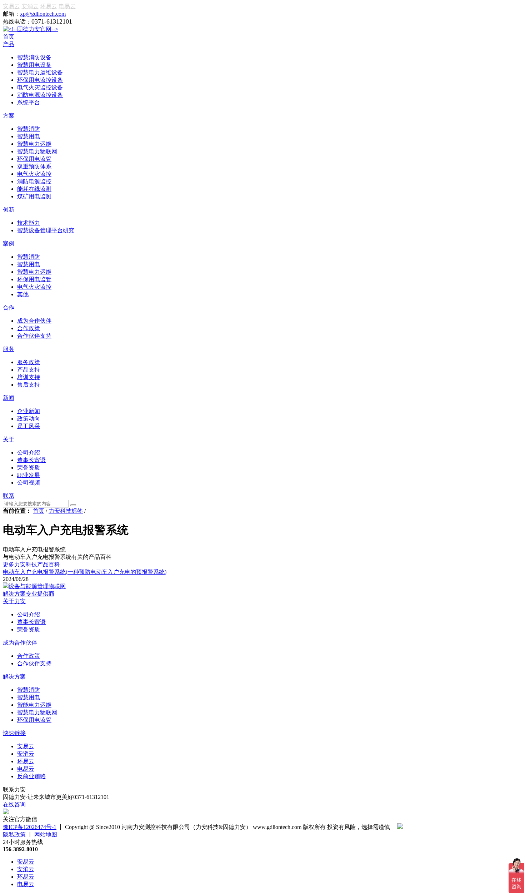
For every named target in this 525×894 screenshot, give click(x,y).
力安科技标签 (66, 511)
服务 (8, 349)
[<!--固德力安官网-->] (30, 29)
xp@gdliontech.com (43, 14)
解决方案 (14, 677)
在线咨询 (14, 804)
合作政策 (28, 656)
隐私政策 (14, 834)
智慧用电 (28, 697)
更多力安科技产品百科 (31, 564)
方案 (8, 116)
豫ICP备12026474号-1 (29, 827)
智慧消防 (28, 690)
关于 (8, 439)
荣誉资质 (28, 629)
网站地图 (45, 834)
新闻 (8, 398)
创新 (8, 210)
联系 (8, 496)
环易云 (48, 6)
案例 (8, 243)
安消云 (30, 6)
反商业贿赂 (31, 776)
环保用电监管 (34, 720)
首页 (8, 37)
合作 (8, 307)
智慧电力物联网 (37, 712)
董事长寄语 (31, 622)
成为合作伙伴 (20, 643)
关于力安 (14, 601)
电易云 (67, 6)
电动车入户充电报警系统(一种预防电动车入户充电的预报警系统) (84, 572)
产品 (8, 44)
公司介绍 (28, 614)
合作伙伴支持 (34, 663)
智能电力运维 (34, 705)
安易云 (11, 6)
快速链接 (14, 733)
